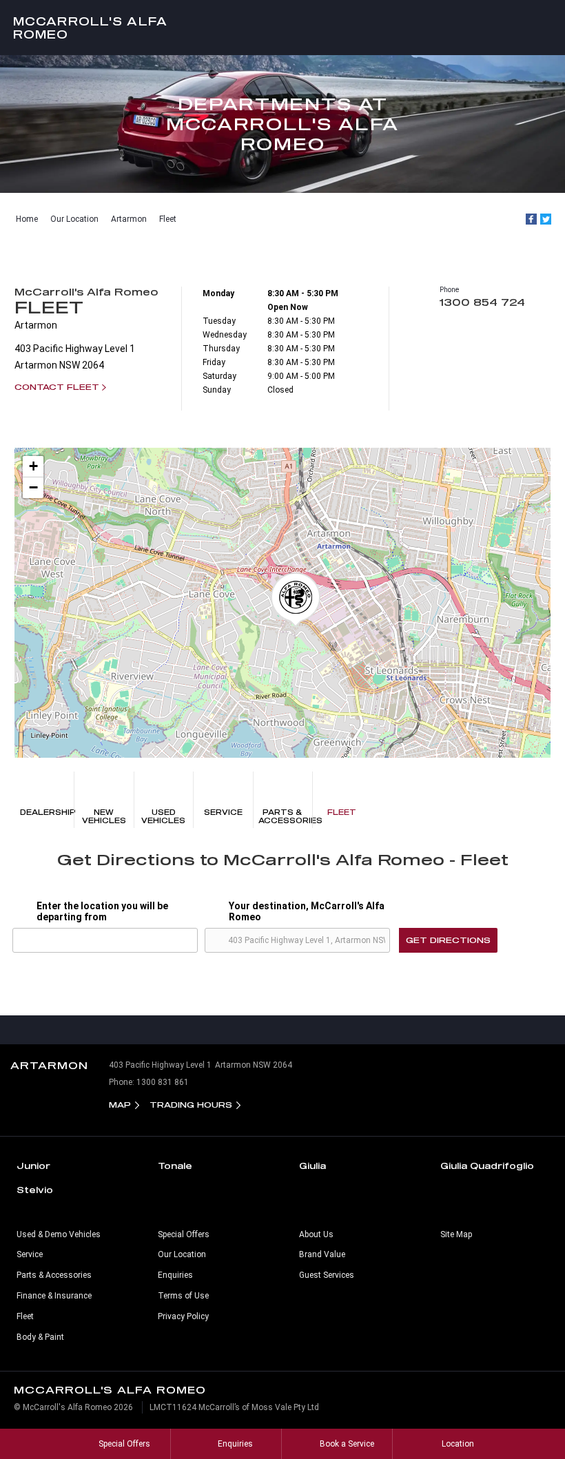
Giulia (312, 1165)
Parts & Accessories (285, 816)
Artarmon (129, 219)
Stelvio (35, 1189)
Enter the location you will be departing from (102, 911)
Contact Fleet (56, 386)
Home (27, 219)
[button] (295, 600)
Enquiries (175, 1275)
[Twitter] (545, 219)
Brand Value (322, 1254)
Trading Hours (191, 1104)
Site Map (456, 1234)
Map (120, 1104)
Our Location (74, 219)
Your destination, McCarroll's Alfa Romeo (306, 911)
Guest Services (326, 1275)
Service (223, 812)
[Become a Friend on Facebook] (311, 1029)
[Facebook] (531, 219)
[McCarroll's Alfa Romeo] (282, 27)
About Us (316, 1234)
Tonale (175, 1165)
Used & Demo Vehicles (59, 1234)
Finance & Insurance (54, 1296)
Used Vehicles (163, 816)
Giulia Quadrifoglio (487, 1165)
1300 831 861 (162, 1082)
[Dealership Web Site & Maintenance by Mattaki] (528, 1412)
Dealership (47, 812)
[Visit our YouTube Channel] (282, 1029)
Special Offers (183, 1234)
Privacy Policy (183, 1316)
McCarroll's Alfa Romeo (90, 27)
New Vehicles (104, 816)
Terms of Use (183, 1296)
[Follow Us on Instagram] (253, 1029)
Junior (33, 1165)
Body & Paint (40, 1337)
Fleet (167, 219)
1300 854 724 (482, 302)
